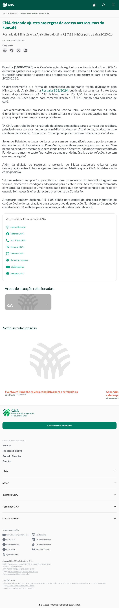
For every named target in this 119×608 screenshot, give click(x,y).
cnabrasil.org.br (18, 227)
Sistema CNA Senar (43, 540)
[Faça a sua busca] (103, 5)
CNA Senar (10, 540)
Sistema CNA (17, 233)
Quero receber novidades (59, 425)
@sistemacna (17, 266)
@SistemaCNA (12, 554)
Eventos (6, 461)
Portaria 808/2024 (55, 90)
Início (4, 13)
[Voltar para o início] (94, 5)
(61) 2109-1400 (27, 569)
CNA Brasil (10, 549)
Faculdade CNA (12, 544)
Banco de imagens (19, 260)
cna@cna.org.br (14, 571)
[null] (4, 50)
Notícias (13, 13)
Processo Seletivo (12, 450)
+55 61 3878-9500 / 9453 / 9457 (20, 586)
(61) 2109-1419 (18, 240)
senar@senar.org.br (30, 571)
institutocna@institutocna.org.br (15, 574)
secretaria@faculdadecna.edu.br (21, 588)
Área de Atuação (11, 455)
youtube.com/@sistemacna (17, 535)
